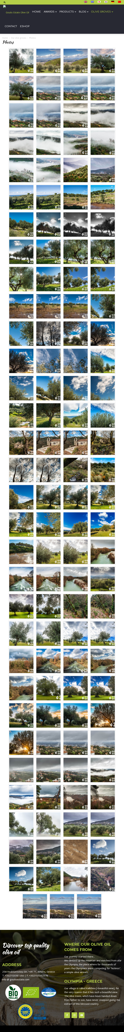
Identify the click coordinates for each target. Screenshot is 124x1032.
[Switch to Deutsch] (113, 2)
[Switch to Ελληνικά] (93, 2)
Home (36, 11)
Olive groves (101, 11)
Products (66, 11)
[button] (4, 2)
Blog (82, 11)
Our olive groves (18, 38)
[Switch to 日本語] (99, 2)
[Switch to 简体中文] (120, 2)
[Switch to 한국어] (106, 2)
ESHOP (25, 26)
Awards (49, 11)
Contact (11, 26)
